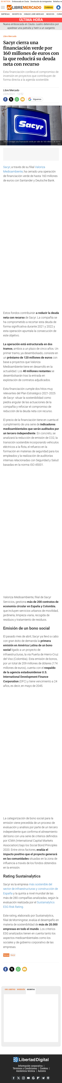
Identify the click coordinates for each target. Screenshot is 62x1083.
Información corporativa (30, 1065)
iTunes (48, 1078)
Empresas (5, 14)
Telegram (43, 1078)
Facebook (13, 1078)
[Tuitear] (11, 99)
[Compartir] (5, 99)
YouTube (28, 1078)
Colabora (49, 7)
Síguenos (37, 99)
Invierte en (17, 14)
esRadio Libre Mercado (34, 14)
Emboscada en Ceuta (20, 1)
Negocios (50, 14)
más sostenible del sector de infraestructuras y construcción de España (30, 889)
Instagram (23, 1078)
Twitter (18, 1078)
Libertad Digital (31, 1059)
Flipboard (38, 1078)
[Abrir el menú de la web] (3, 7)
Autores (42, 1070)
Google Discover (33, 1078)
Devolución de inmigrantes (41, 1)
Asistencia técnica (25, 1070)
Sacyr (6, 167)
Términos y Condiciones (25, 1068)
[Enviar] (17, 99)
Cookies (44, 1068)
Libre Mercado (9, 36)
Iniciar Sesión (58, 7)
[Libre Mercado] (24, 7)
